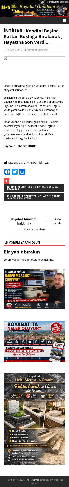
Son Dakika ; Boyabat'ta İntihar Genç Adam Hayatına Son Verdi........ (33, 197)
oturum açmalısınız (42, 259)
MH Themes (33, 479)
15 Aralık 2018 (14, 49)
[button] (64, 20)
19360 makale (57, 221)
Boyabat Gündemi (37, 49)
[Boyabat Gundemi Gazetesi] (34, 14)
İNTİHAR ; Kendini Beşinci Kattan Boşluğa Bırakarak (32, 188)
